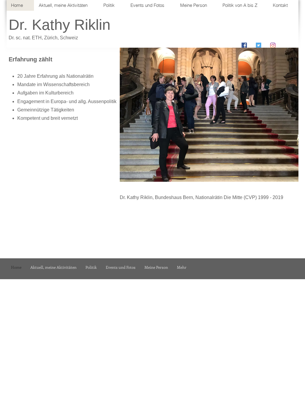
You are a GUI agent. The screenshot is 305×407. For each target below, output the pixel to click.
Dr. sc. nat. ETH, (26, 37)
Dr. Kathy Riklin (60, 24)
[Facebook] (244, 45)
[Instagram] (273, 45)
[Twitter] (258, 45)
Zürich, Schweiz (61, 37)
